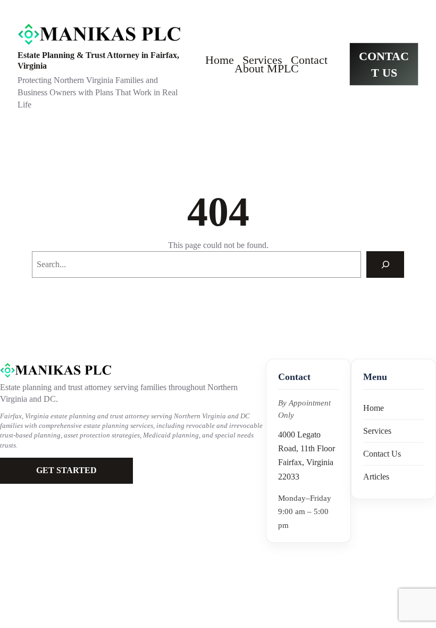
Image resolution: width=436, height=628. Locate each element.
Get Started (66, 470)
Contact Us (382, 453)
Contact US (384, 64)
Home (373, 407)
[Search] (385, 264)
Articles (376, 476)
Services (377, 430)
